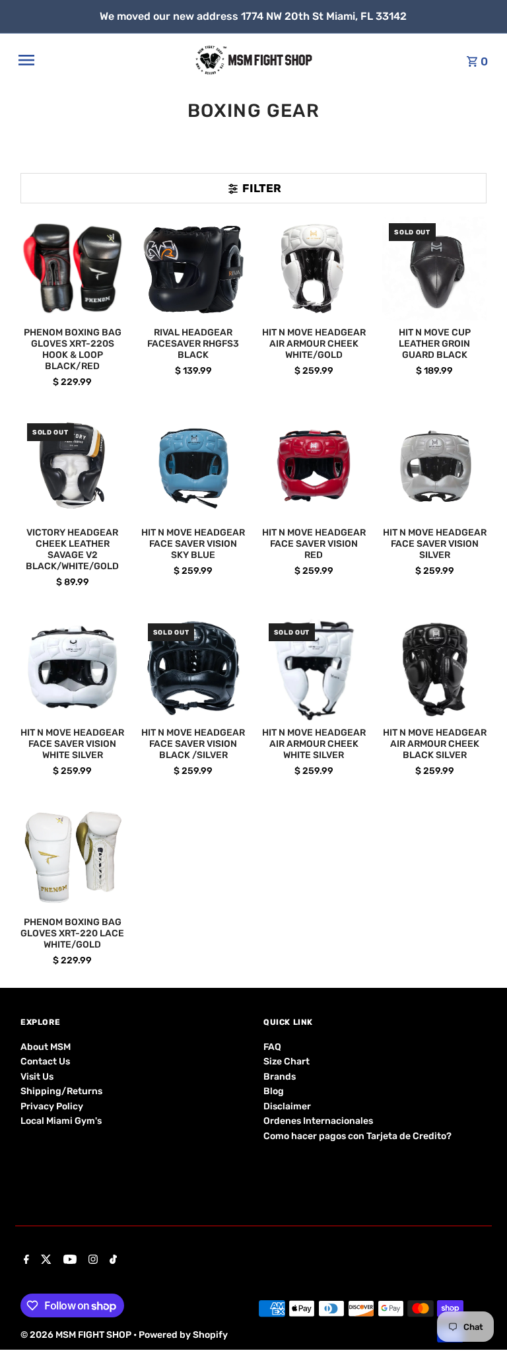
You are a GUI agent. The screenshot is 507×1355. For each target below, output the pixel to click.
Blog (273, 1091)
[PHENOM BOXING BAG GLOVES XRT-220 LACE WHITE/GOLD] (72, 858)
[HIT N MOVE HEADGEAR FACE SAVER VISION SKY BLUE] (193, 469)
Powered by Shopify (183, 1334)
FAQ (272, 1047)
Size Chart (286, 1061)
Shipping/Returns (61, 1091)
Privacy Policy (51, 1106)
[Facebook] (24, 1260)
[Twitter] (44, 1260)
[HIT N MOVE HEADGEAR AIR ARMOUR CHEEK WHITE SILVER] (314, 669)
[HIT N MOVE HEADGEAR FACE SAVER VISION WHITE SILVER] (72, 669)
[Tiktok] (111, 1260)
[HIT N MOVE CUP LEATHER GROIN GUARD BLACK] (434, 269)
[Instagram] (91, 1260)
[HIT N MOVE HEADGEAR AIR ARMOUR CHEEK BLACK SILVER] (434, 669)
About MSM (45, 1047)
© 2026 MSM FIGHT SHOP (76, 1334)
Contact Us (45, 1061)
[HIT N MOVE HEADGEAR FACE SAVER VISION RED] (314, 469)
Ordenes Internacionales (318, 1121)
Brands (279, 1076)
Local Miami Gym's (61, 1121)
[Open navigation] (102, 60)
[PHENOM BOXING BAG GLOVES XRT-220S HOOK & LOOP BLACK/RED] (72, 269)
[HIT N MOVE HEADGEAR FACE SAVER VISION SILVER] (434, 469)
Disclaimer (287, 1106)
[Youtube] (68, 1260)
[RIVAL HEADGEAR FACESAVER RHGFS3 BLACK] (193, 269)
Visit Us (36, 1076)
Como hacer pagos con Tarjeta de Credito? (357, 1136)
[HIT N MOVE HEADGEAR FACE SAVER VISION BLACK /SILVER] (193, 669)
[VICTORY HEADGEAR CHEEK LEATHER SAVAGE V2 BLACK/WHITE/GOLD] (72, 469)
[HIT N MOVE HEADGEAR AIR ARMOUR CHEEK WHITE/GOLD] (314, 269)
